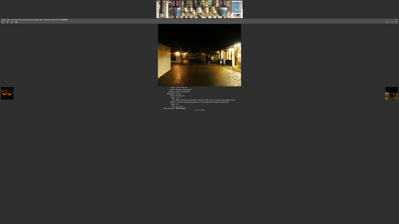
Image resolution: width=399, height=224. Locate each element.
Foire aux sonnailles (215, 100)
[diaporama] (7, 22)
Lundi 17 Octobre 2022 (182, 92)
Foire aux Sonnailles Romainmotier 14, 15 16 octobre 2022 (24, 20)
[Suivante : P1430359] (396, 22)
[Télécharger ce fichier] (16, 22)
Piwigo (202, 110)
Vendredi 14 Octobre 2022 (183, 89)
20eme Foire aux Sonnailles (187, 100)
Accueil (4, 20)
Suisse (233, 100)
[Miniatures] (387, 22)
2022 (177, 100)
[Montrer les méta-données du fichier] (12, 22)
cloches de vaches (202, 100)
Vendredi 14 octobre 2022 (51, 20)
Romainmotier (226, 100)
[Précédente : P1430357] (392, 22)
